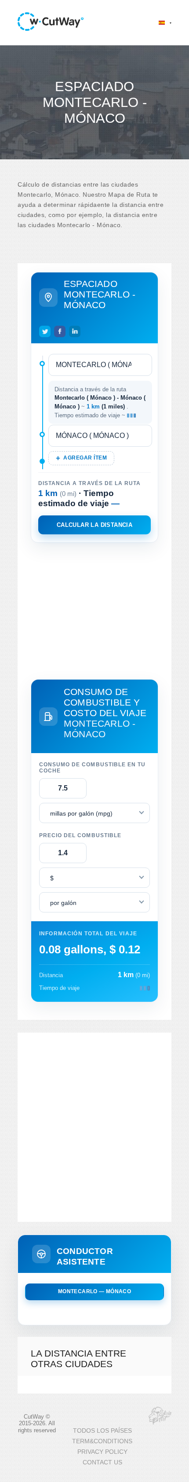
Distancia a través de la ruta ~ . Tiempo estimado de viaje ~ (100, 402)
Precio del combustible (80, 835)
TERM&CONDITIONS (102, 1441)
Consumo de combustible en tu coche (92, 767)
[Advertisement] (94, 609)
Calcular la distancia (94, 525)
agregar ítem (85, 457)
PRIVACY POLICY (102, 1452)
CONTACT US (102, 1462)
